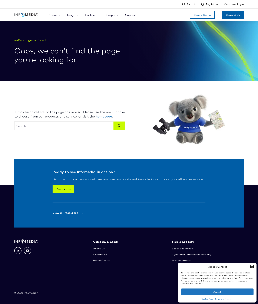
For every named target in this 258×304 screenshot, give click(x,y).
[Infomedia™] (26, 15)
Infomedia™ (30, 292)
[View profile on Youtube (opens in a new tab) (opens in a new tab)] (27, 250)
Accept (217, 291)
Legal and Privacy (223, 298)
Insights (72, 15)
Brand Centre (101, 260)
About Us (99, 248)
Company (111, 15)
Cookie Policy (207, 298)
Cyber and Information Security (191, 254)
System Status (181, 260)
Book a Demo (202, 14)
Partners (91, 15)
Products (54, 15)
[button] (252, 266)
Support (131, 15)
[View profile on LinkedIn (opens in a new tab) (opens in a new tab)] (18, 250)
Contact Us (233, 14)
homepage (104, 116)
